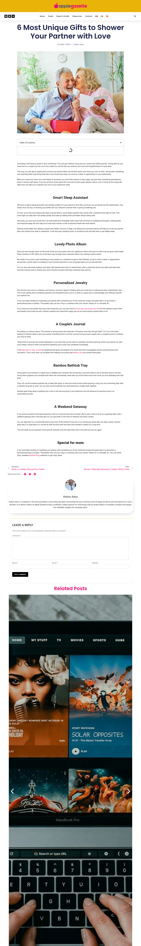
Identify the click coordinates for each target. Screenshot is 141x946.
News (42, 16)
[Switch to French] (97, 16)
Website (95, 563)
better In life (77, 353)
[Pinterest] (13, 16)
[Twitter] (9, 16)
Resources (77, 16)
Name (15, 563)
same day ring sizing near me (87, 309)
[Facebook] (5, 16)
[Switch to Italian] (102, 16)
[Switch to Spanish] (107, 16)
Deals (50, 16)
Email (55, 563)
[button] (135, 16)
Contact (88, 16)
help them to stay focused (32, 350)
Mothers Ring (34, 455)
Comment (16, 536)
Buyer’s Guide (63, 16)
